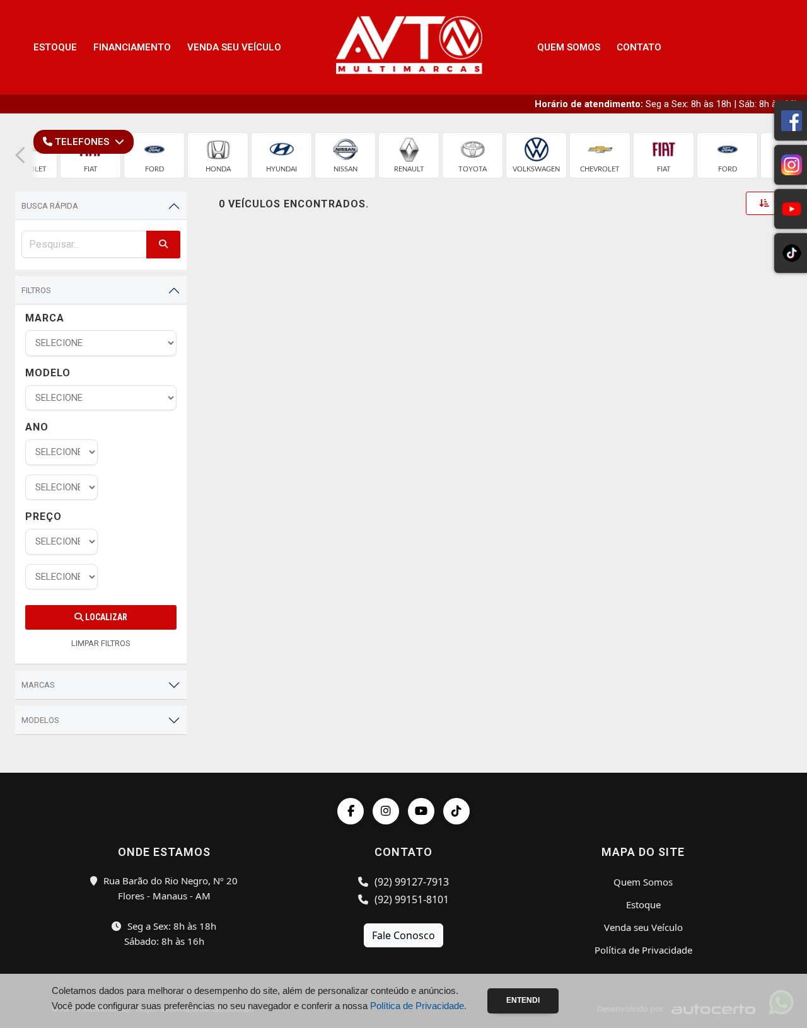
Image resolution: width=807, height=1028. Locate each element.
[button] (20, 155)
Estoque (55, 47)
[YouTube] (421, 811)
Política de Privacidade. (418, 1005)
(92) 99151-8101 (410, 899)
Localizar (105, 617)
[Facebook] (350, 811)
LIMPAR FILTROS (101, 643)
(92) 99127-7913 (410, 882)
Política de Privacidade (643, 950)
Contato (639, 47)
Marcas (38, 685)
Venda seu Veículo (234, 47)
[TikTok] (456, 811)
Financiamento (132, 47)
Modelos (40, 720)
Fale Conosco (403, 935)
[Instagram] (386, 811)
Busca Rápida (49, 206)
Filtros (36, 290)
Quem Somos (568, 47)
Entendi (523, 1000)
